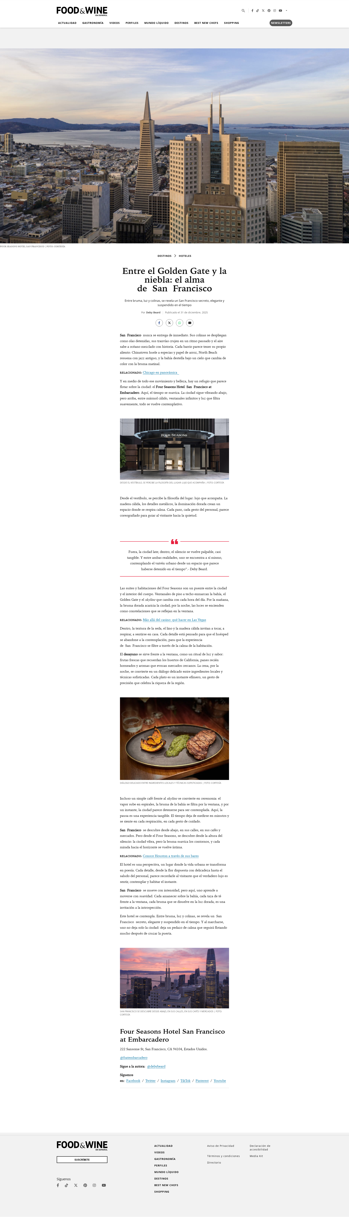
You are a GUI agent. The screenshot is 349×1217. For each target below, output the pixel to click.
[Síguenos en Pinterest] (269, 10)
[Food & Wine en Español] (82, 10)
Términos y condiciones (223, 1156)
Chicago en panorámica (161, 372)
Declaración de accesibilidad (260, 1147)
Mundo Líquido (156, 23)
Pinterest (202, 1081)
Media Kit (256, 1156)
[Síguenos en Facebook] (252, 10)
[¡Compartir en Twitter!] (169, 322)
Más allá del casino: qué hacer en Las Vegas (174, 620)
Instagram (168, 1081)
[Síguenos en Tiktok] (257, 10)
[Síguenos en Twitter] (263, 10)
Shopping (231, 23)
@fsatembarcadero (133, 1057)
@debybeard (156, 1066)
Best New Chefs (206, 23)
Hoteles (185, 256)
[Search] (243, 10)
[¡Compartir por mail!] (189, 322)
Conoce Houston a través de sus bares (171, 856)
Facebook (133, 1081)
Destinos (181, 23)
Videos (114, 23)
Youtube (220, 1081)
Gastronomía (93, 23)
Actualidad (67, 23)
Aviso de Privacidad (220, 1146)
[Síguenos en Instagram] (274, 10)
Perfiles (132, 23)
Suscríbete (82, 1159)
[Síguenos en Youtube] (280, 10)
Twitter (150, 1081)
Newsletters (281, 23)
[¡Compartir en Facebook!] (159, 322)
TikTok (185, 1081)
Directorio (214, 1162)
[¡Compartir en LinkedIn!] (179, 322)
